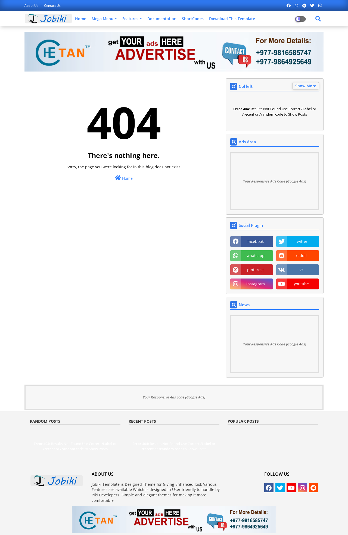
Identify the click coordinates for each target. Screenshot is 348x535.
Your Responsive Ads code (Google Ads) (174, 397)
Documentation (161, 18)
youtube (301, 283)
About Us (31, 5)
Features (130, 18)
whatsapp (256, 255)
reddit (301, 255)
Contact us (52, 5)
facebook (255, 241)
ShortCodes (193, 18)
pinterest (255, 269)
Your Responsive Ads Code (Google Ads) (274, 181)
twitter (301, 241)
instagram (255, 283)
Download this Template (232, 18)
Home (80, 18)
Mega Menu (102, 18)
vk (301, 269)
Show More (305, 85)
